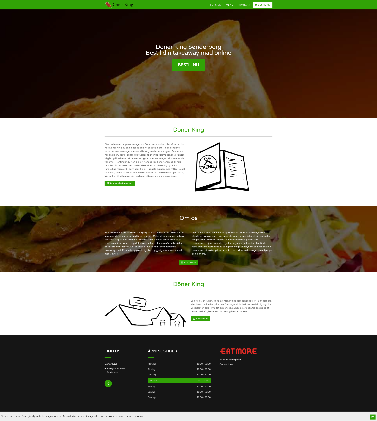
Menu (229, 5)
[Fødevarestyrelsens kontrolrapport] (108, 383)
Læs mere (138, 416)
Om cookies (226, 364)
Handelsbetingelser (230, 359)
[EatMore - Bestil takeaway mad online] (238, 351)
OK (372, 417)
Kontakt (244, 5)
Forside (215, 5)
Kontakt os (189, 262)
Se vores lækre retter (120, 183)
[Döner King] (120, 4)
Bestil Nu (264, 5)
